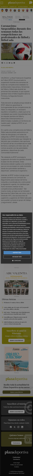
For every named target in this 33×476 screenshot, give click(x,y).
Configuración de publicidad (9, 245)
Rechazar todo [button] (17, 256)
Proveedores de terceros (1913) (15, 231)
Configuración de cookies (8, 248)
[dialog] (16, 238)
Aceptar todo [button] (17, 252)
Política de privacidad (21, 248)
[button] (16, 260)
